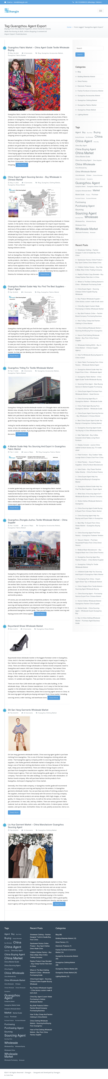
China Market (84, 152)
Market (96, 190)
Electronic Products (84, 86)
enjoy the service (50, 336)
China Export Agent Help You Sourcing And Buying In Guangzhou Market (87, 479)
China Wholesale (85, 164)
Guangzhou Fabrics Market (17, 55)
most (33, 114)
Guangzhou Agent (87, 182)
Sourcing (79, 209)
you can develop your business (30, 352)
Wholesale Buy (80, 221)
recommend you (32, 342)
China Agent (83, 141)
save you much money (18, 344)
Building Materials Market (86, 76)
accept (58, 887)
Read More (22, 165)
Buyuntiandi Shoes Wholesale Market (25, 625)
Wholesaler (93, 232)
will (56, 786)
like (20, 895)
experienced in (16, 336)
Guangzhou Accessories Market (52, 53)
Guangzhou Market (80, 186)
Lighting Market (83, 114)
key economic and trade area (56, 577)
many (50, 130)
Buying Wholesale (79, 137)
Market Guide (79, 194)
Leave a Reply (28, 452)
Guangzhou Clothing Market (51, 183)
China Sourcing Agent (83, 160)
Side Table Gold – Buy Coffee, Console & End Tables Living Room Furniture (87, 437)
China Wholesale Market (85, 171)
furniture (11, 271)
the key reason (61, 328)
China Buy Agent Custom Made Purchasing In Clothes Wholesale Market (41, 999)
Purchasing (80, 202)
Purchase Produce (80, 198)
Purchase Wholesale (91, 198)
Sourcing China (79, 217)
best (34, 224)
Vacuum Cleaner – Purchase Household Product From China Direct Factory (88, 542)
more (17, 684)
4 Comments (28, 183)
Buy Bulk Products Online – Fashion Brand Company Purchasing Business (39, 1008)
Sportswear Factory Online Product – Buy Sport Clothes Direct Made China (40, 945)
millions (11, 232)
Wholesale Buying (91, 221)
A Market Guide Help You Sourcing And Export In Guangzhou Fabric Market (37, 447)
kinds (59, 117)
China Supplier (97, 160)
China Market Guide (82, 156)
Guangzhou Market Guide (95, 186)
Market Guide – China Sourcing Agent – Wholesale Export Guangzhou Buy (88, 610)
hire (41, 692)
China (99, 136)
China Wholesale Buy (81, 168)
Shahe (21, 762)
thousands (22, 117)
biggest (47, 268)
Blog (39, 53)
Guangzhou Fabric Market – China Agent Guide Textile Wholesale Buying (38, 49)
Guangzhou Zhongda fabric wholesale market (24, 491)
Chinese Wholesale (97, 175)
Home (69, 27)
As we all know (23, 590)
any (55, 117)
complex (11, 240)
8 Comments (28, 53)
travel (64, 666)
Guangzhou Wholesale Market (83, 191)
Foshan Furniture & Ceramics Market (90, 91)
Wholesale (91, 217)
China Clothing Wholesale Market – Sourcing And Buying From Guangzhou (40, 1023)
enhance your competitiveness (19, 347)
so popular (36, 331)
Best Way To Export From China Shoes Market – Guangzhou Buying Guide (87, 525)
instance (36, 258)
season (22, 668)
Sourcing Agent (86, 213)
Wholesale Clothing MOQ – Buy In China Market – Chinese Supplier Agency (88, 347)
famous (38, 114)
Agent (78, 132)
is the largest (52, 574)
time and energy (32, 344)
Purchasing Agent (84, 205)
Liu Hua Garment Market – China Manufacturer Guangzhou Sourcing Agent (36, 826)
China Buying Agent (85, 149)
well (28, 153)
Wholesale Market (86, 228)
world (21, 224)
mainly (10, 128)
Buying (97, 132)
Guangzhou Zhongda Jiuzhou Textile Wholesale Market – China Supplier (37, 521)
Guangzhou (90, 179)
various (63, 674)
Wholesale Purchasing (81, 232)
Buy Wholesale (89, 137)
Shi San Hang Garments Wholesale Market (28, 709)
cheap (50, 226)
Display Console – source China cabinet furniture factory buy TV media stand (88, 447)
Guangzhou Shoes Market (16, 185)
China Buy (96, 142)
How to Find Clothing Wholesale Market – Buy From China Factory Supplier (87, 338)
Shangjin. (57, 1073)
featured (11, 258)
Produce (88, 194)
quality (66, 226)
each (16, 148)
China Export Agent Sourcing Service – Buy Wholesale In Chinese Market (35, 178)
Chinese (88, 175)
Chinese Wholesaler (80, 179)
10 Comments (28, 830)
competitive (38, 226)
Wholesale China (80, 225)
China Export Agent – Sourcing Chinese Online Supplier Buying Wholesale (87, 291)
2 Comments (28, 292)
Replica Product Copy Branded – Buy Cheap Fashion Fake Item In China (41, 963)
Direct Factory (82, 81)
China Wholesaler (80, 175)
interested (36, 898)
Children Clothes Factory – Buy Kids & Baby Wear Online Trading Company (40, 954)
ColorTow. (9, 1075)
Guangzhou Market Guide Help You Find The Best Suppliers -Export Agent (36, 288)
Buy (84, 132)
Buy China (89, 132)
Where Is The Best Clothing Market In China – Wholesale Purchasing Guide (40, 972)
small (34, 266)
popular (59, 245)
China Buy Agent (81, 145)
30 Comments (28, 713)
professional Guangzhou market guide (21, 610)
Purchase (95, 194)
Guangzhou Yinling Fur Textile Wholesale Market (30, 367)
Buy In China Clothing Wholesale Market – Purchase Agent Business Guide (87, 620)
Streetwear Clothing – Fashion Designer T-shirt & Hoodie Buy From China (87, 252)
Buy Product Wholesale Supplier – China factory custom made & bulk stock (41, 990)
